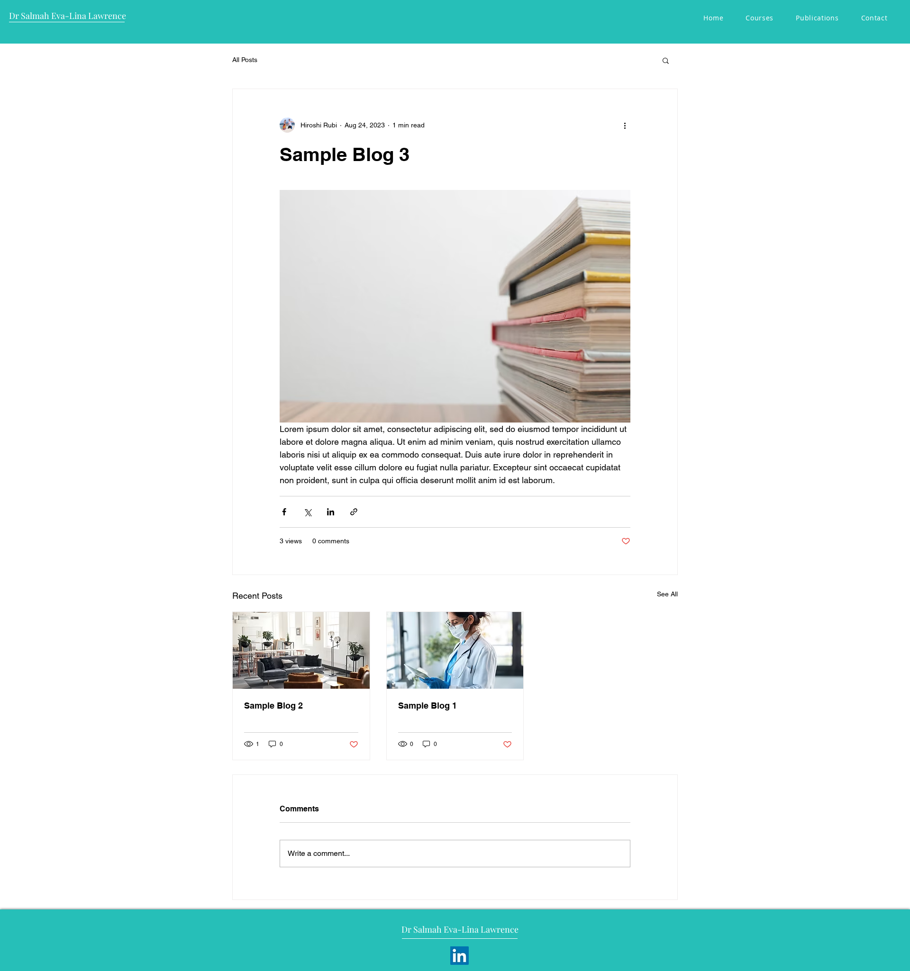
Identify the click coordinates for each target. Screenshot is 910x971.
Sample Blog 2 (273, 705)
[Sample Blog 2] (301, 650)
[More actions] (624, 125)
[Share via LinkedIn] (330, 511)
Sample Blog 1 (427, 705)
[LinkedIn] (459, 955)
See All (667, 594)
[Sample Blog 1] (455, 650)
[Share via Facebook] (284, 511)
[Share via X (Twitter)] (307, 511)
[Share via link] (353, 511)
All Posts (244, 59)
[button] (665, 60)
